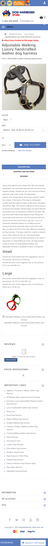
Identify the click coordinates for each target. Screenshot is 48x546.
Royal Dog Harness (14, 415)
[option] (24, 87)
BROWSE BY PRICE (15, 34)
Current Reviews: (8, 151)
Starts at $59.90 (29, 34)
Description (24, 167)
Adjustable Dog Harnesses (17, 471)
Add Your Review (25, 151)
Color (5, 115)
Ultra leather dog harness (16, 448)
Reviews (24, 176)
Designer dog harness (15, 452)
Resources (11, 411)
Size (4, 126)
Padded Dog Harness (15, 460)
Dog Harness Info (13, 441)
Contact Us (27, 21)
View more (11, 360)
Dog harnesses (12, 437)
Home (5, 34)
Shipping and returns (23, 172)
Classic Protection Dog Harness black (21, 463)
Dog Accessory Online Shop (17, 456)
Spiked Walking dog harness (18, 419)
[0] (41, 18)
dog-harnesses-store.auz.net (31, 527)
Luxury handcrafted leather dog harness (22, 408)
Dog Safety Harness (14, 467)
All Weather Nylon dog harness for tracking (23, 397)
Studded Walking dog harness (18, 423)
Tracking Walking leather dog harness (21, 433)
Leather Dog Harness (15, 445)
